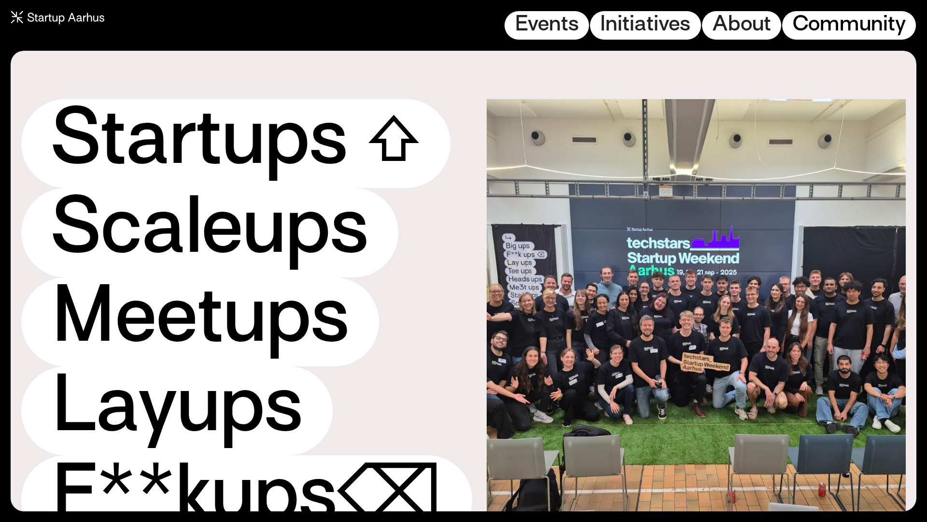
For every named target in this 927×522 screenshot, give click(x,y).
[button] (547, 25)
